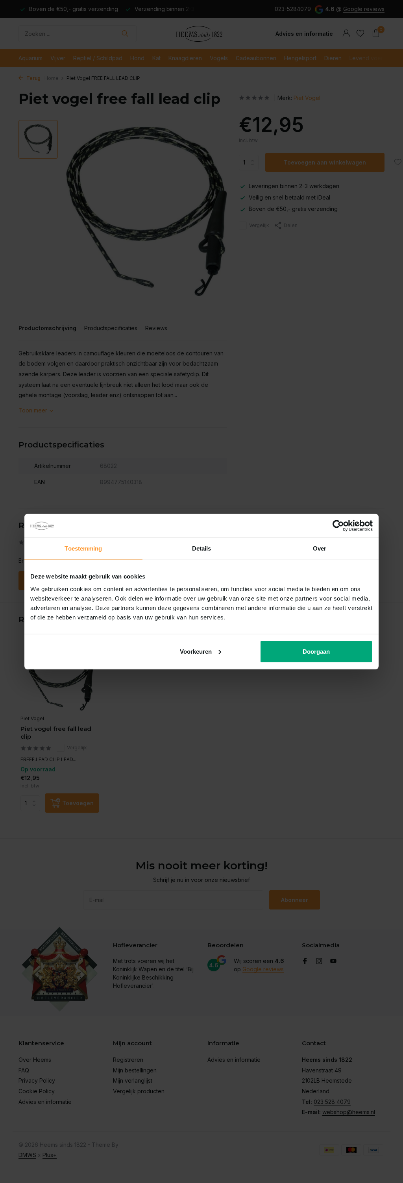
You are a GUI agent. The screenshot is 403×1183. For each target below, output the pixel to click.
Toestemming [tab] (83, 548)
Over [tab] (319, 548)
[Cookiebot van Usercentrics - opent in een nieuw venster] (338, 526)
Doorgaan (316, 651)
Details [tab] (201, 548)
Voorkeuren (196, 651)
